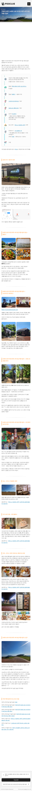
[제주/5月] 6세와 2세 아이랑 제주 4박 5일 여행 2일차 (15, 784)
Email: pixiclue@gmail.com (24, 789)
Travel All (16, 780)
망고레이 (14, 114)
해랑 (13, 136)
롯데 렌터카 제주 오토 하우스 (19, 86)
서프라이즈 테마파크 (14, 101)
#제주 (11, 16)
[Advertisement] (16, 40)
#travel (7, 16)
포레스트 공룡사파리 (14, 108)
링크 (16, 149)
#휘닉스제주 (23, 16)
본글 (16, 702)
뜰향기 (13, 94)
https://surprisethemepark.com (10, 309)
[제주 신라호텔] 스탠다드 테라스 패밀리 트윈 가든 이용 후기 (17, 774)
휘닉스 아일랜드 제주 (20, 125)
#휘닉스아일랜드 (16, 16)
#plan (3, 16)
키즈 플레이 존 (18, 130)
